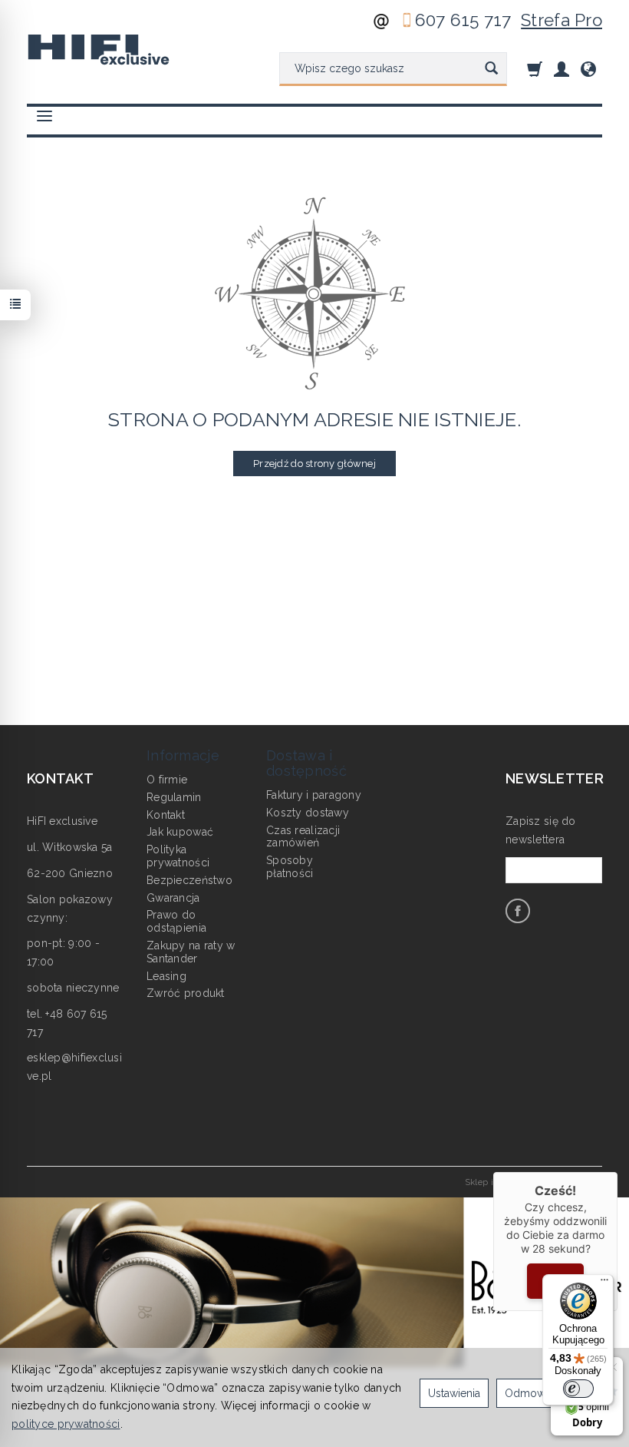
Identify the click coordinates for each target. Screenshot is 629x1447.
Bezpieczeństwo (189, 880)
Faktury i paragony (313, 795)
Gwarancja (173, 898)
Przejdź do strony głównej (314, 463)
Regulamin (174, 797)
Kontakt (166, 815)
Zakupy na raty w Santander (191, 952)
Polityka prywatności (178, 856)
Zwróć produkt (186, 993)
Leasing (166, 976)
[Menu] (604, 1283)
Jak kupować (180, 832)
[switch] (578, 1388)
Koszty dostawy (307, 812)
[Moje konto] (561, 68)
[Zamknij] (617, 1172)
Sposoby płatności (290, 866)
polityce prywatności (66, 1424)
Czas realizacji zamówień (303, 836)
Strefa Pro (561, 20)
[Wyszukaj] (491, 69)
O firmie (167, 779)
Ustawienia (454, 1393)
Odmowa (528, 1393)
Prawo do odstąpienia (176, 921)
